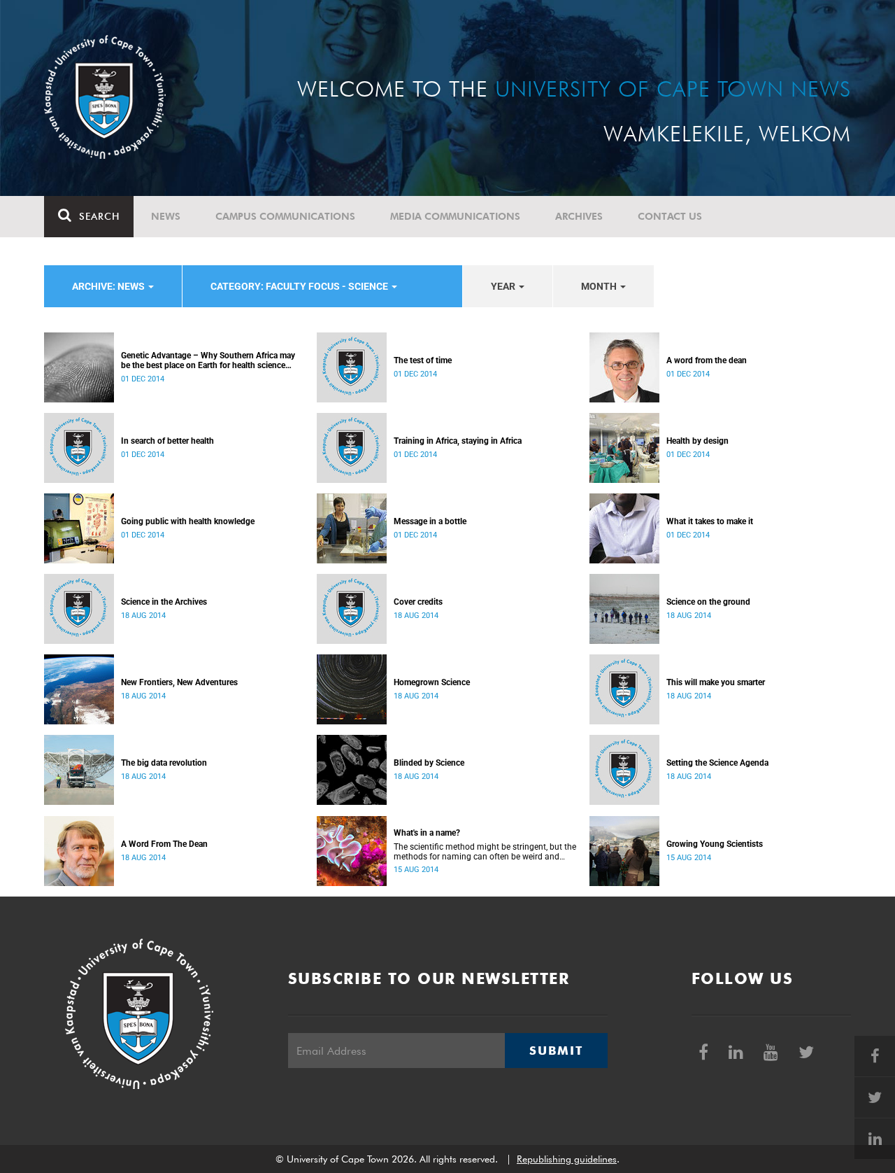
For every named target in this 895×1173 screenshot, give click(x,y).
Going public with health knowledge (188, 521)
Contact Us (670, 216)
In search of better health (167, 441)
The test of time (423, 360)
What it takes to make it (709, 521)
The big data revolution (164, 763)
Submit (555, 1051)
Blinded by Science (429, 763)
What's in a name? (427, 833)
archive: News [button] (109, 286)
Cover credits (418, 602)
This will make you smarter (715, 682)
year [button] (504, 286)
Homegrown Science (432, 682)
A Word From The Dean (164, 844)
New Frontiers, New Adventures (179, 682)
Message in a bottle (430, 521)
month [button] (600, 286)
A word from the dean (706, 360)
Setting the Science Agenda (717, 763)
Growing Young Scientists (714, 844)
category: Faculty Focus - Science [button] (300, 286)
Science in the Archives (164, 602)
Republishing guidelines (567, 1159)
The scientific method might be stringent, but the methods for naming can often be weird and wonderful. (485, 852)
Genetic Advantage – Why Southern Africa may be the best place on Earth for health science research (208, 360)
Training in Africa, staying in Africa (458, 441)
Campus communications (285, 216)
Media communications (455, 216)
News (165, 216)
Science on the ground (708, 602)
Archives (579, 216)
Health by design (697, 441)
